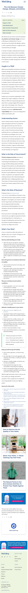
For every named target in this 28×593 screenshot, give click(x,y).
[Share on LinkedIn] (9, 13)
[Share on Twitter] (5, 13)
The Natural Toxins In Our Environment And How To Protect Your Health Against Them (13, 485)
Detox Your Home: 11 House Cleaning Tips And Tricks (13, 457)
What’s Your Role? (7, 33)
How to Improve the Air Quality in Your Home (11, 430)
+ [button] (24, 33)
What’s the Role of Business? (9, 30)
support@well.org (5, 590)
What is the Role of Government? (10, 28)
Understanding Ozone (8, 25)
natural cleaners (10, 310)
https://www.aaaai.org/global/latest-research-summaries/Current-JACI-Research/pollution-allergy (14, 406)
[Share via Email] (11, 13)
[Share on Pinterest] (7, 13)
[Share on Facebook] (3, 13)
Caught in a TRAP (7, 23)
